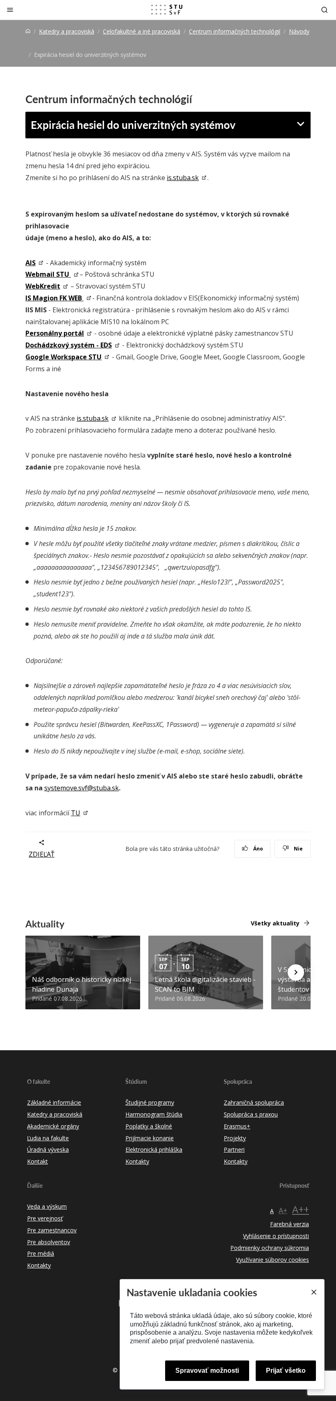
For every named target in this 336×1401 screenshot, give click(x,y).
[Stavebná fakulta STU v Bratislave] (166, 10)
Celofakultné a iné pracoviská (141, 31)
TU (75, 812)
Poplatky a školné (148, 1126)
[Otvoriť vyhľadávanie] (324, 9)
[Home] (27, 31)
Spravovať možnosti (207, 1370)
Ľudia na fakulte (48, 1138)
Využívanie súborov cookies (272, 1259)
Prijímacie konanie (149, 1138)
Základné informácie (54, 1102)
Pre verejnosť (45, 1218)
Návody (299, 31)
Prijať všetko (286, 1370)
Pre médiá (40, 1253)
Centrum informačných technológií (234, 31)
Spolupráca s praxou (251, 1114)
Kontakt (37, 1161)
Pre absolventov (48, 1242)
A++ (300, 1209)
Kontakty (137, 1161)
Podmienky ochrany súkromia (269, 1248)
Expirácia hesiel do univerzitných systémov (133, 124)
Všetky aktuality (275, 923)
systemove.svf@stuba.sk (81, 787)
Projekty (235, 1138)
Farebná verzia (289, 1224)
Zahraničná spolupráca (254, 1102)
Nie (298, 848)
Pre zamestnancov (52, 1230)
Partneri (234, 1149)
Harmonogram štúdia (153, 1114)
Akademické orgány (53, 1126)
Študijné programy (149, 1102)
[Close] (313, 1292)
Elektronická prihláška (153, 1149)
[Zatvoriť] (10, 9)
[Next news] (296, 972)
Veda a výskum (47, 1206)
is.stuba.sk (183, 177)
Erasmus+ (237, 1126)
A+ (283, 1210)
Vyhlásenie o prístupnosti (276, 1236)
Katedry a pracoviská (66, 31)
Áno (257, 848)
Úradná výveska (48, 1149)
